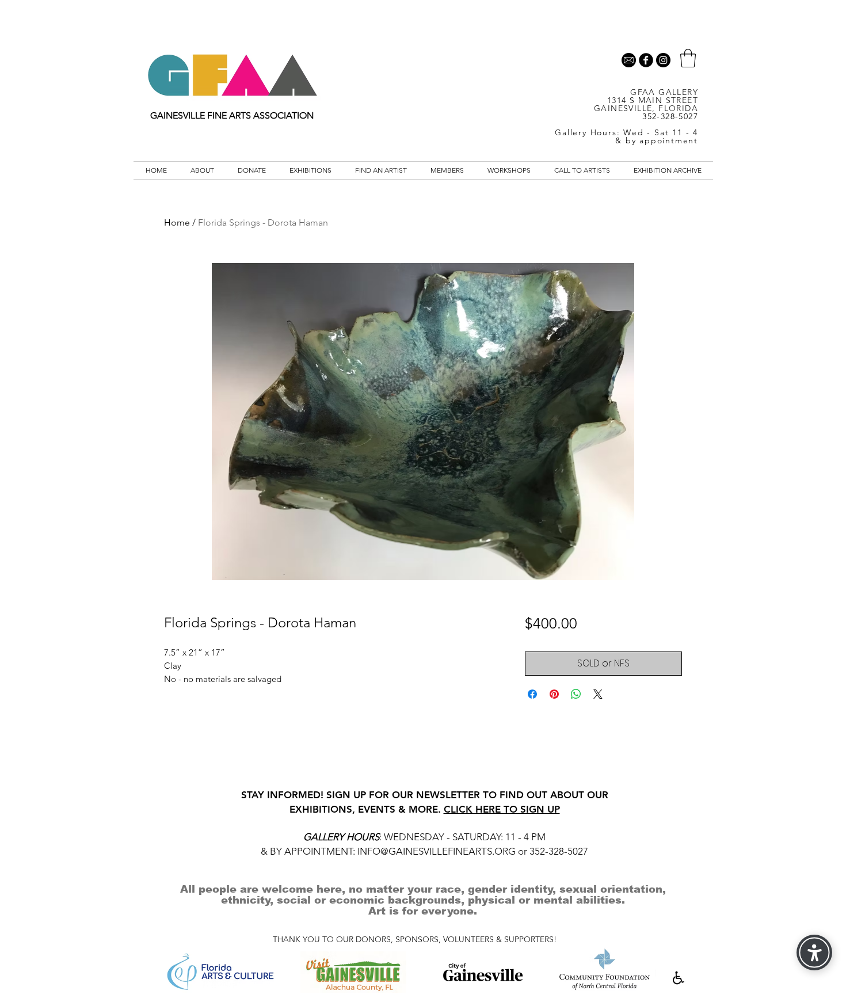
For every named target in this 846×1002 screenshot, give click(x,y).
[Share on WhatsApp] (576, 694)
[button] (688, 58)
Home (177, 222)
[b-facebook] (646, 60)
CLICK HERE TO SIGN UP (502, 809)
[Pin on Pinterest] (554, 694)
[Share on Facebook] (532, 694)
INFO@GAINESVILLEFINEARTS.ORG (436, 851)
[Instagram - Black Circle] (663, 60)
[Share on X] (598, 694)
